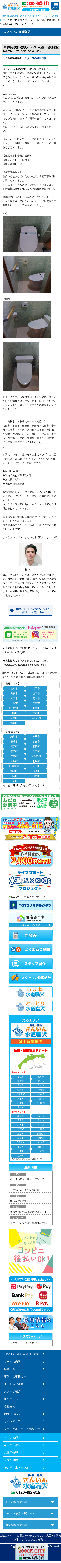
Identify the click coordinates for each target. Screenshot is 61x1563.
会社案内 (9, 1406)
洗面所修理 (11, 1460)
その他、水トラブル (16, 1467)
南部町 (14, 771)
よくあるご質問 (13, 1384)
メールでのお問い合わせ (36, 10)
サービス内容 (12, 1361)
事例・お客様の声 (15, 1376)
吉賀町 (14, 723)
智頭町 (14, 751)
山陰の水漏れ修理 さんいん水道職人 (20, 15)
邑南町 (14, 718)
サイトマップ (12, 1421)
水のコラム (11, 1399)
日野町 (36, 776)
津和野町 (36, 718)
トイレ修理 (11, 1437)
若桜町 (36, 746)
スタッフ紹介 (12, 1391)
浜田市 (36, 688)
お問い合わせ (12, 1413)
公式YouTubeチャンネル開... (25, 1190)
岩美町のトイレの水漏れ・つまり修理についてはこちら (33, 610)
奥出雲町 (14, 708)
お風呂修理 (11, 1452)
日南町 (14, 776)
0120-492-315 (28, 1492)
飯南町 (36, 708)
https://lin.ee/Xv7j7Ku (15, 652)
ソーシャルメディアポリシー (22, 1428)
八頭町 (36, 751)
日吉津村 (14, 766)
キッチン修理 (12, 1445)
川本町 (14, 713)
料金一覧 (9, 1369)
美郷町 (36, 713)
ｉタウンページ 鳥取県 (23, 1343)
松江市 (14, 688)
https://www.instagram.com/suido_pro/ (24, 664)
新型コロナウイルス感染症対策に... (29, 1222)
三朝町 (14, 756)
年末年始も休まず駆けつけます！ (28, 1211)
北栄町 (36, 761)
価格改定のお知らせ (21, 1200)
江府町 (14, 781)
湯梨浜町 (36, 756)
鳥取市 (14, 736)
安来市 (36, 698)
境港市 (14, 741)
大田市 (14, 698)
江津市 (14, 703)
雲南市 (36, 703)
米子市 (36, 736)
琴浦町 (14, 761)
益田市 (36, 693)
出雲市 (14, 693)
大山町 (36, 766)
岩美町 (14, 746)
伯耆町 (36, 771)
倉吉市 (36, 741)
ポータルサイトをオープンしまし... (29, 1179)
